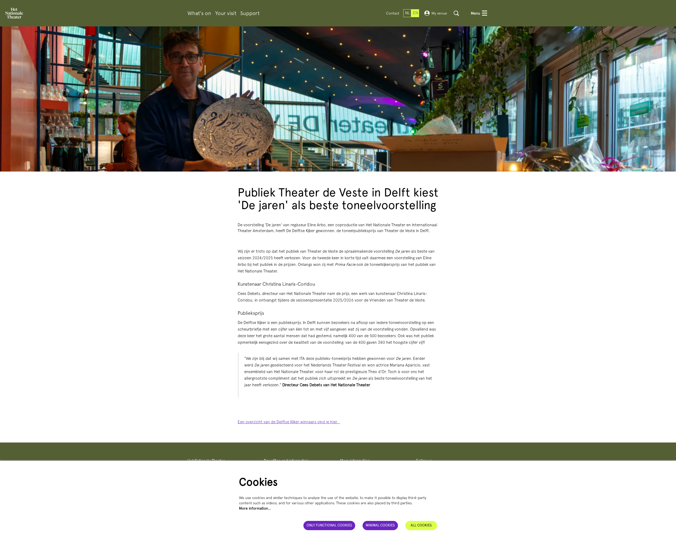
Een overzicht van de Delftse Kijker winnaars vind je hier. (289, 422)
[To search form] (456, 13)
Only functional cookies (329, 525)
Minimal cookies (380, 525)
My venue (439, 13)
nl (407, 13)
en (415, 13)
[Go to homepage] (14, 13)
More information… (255, 508)
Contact (392, 13)
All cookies (421, 525)
